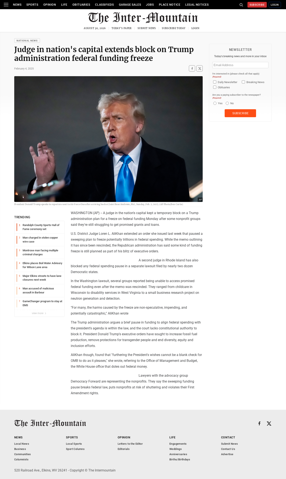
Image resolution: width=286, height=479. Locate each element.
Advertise (227, 454)
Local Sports (74, 443)
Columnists (21, 459)
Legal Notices (197, 4)
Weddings (175, 449)
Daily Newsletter (227, 82)
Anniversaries (178, 454)
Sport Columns (75, 449)
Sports (32, 4)
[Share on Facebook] (192, 68)
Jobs (150, 4)
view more (38, 313)
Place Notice (169, 4)
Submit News (147, 28)
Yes (220, 103)
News (17, 4)
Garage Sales (130, 4)
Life (64, 4)
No (232, 103)
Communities (22, 454)
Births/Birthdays (179, 459)
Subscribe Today (174, 28)
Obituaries (81, 4)
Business (20, 449)
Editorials (124, 449)
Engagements (178, 443)
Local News (21, 443)
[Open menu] (6, 4)
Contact (228, 437)
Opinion (49, 4)
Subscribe (257, 4)
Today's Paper (122, 28)
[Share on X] (199, 68)
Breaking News (255, 82)
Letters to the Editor (130, 443)
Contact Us (228, 449)
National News (27, 40)
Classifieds (104, 4)
